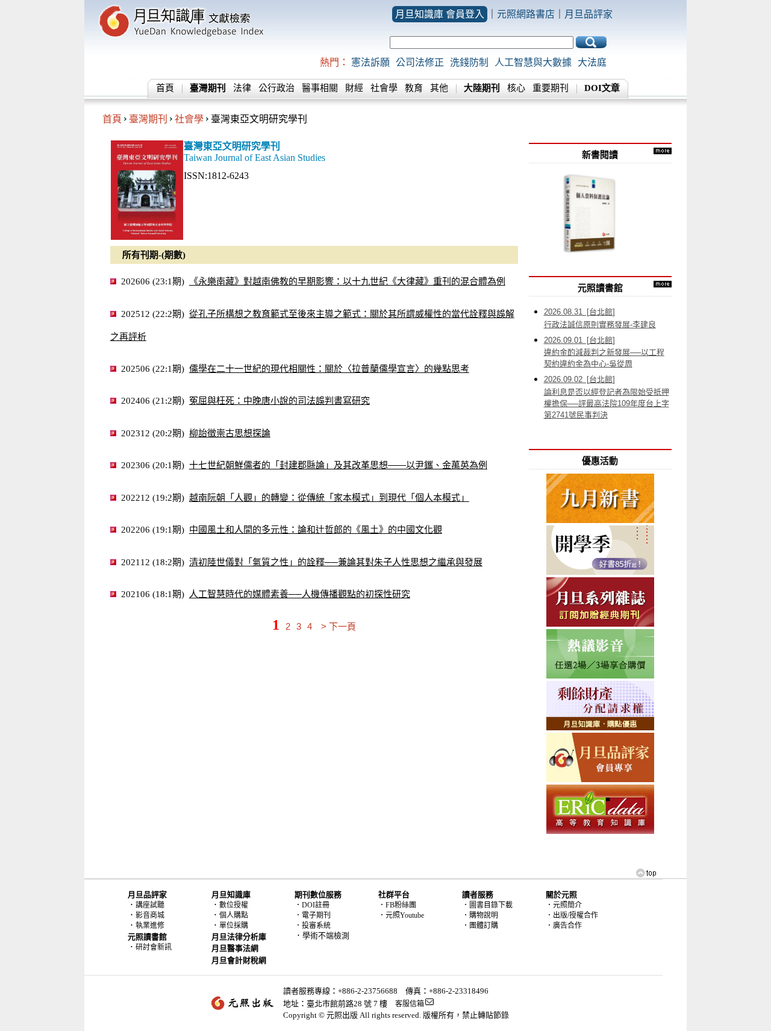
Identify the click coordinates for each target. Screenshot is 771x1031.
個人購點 (233, 915)
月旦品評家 (588, 14)
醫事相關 (320, 88)
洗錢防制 (469, 62)
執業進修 (150, 925)
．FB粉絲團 (397, 905)
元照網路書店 (526, 14)
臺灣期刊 (148, 119)
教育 (414, 88)
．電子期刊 (313, 915)
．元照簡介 (564, 905)
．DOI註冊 (312, 905)
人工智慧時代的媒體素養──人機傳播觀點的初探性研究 (299, 594)
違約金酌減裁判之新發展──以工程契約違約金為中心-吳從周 (604, 352)
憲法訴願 (370, 62)
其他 (439, 88)
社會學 (384, 88)
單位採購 (233, 925)
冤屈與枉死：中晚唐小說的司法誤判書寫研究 (279, 400)
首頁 (165, 88)
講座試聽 (150, 905)
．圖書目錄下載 (487, 905)
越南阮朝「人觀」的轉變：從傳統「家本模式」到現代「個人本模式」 (329, 497)
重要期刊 (550, 88)
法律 (242, 88)
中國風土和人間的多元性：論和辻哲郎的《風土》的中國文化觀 (315, 529)
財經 (354, 88)
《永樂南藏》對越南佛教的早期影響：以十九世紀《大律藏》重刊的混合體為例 (347, 281)
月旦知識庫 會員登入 (439, 14)
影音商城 (150, 915)
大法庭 (592, 62)
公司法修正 (420, 62)
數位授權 (233, 905)
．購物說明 (480, 915)
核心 (516, 88)
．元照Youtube (401, 915)
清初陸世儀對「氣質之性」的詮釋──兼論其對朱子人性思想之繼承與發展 (335, 562)
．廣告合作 (564, 925)
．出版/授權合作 (572, 915)
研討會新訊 (154, 947)
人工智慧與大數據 (533, 62)
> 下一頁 (338, 626)
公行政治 (276, 88)
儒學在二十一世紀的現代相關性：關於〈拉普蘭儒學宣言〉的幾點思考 (329, 368)
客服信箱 (409, 1004)
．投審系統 (313, 925)
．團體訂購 (480, 925)
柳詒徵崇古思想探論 (229, 433)
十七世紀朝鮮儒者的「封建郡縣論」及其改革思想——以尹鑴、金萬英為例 (338, 465)
